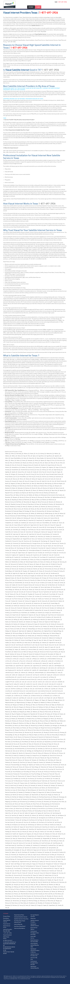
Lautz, (24, 681)
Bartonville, (9, 490)
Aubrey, (34, 479)
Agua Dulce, (42, 456)
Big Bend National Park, (59, 497)
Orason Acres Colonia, (56, 755)
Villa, (40, 882)
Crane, (51, 555)
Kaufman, (13, 654)
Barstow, (46, 488)
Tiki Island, (26, 868)
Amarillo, (37, 465)
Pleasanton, (9, 778)
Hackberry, (49, 617)
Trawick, (59, 870)
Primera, (16, 783)
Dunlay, (61, 571)
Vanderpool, (43, 880)
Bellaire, (37, 495)
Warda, (62, 887)
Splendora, (28, 847)
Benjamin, (16, 497)
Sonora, (15, 843)
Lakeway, (31, 672)
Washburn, (33, 889)
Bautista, (42, 490)
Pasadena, (8, 767)
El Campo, (45, 578)
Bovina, (25, 504)
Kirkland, (16, 656)
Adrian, (20, 456)
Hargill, (47, 621)
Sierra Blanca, (28, 840)
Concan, (8, 552)
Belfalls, (31, 495)
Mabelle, (8, 700)
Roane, (23, 804)
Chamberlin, (33, 536)
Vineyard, (17, 884)
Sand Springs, (32, 824)
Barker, (14, 488)
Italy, (46, 645)
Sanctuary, (23, 824)
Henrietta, (55, 628)
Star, (19, 852)
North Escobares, (53, 746)
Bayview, (25, 492)
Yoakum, (33, 905)
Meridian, (28, 721)
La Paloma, (42, 658)
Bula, (57, 513)
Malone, (50, 702)
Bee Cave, (24, 495)
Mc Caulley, (48, 714)
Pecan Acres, (43, 769)
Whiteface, (46, 898)
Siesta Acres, (37, 840)
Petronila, (53, 771)
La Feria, (55, 656)
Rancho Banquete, (33, 790)
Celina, (38, 534)
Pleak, (39, 776)
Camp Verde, (40, 520)
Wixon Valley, (24, 903)
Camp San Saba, (23, 520)
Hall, (22, 619)
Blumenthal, (27, 502)
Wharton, (32, 898)
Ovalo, (18, 757)
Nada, (31, 734)
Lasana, (39, 679)
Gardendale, (9, 605)
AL (4, 940)
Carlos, (7, 527)
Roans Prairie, (37, 804)
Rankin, (49, 792)
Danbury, (49, 562)
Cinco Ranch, (47, 543)
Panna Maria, (57, 762)
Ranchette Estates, (53, 787)
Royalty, (24, 810)
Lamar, (59, 672)
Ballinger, (16, 485)
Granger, (48, 612)
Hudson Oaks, (9, 640)
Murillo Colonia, (54, 732)
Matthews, (36, 711)
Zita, (7, 907)
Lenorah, (59, 684)
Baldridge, (8, 485)
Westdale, (50, 896)
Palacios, (21, 760)
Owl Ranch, (30, 757)
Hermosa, (62, 628)
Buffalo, (33, 513)
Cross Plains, (35, 557)
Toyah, (30, 870)
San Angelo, (18, 817)
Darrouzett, (14, 564)
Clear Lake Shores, (10, 548)
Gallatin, (61, 601)
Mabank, (60, 698)
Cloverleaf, (41, 548)
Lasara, (45, 679)
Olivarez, (62, 753)
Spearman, (20, 847)
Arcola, (49, 472)
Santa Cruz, (53, 827)
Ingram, (8, 645)
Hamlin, (8, 621)
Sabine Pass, (9, 813)
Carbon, (46, 525)
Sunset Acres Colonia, (30, 857)
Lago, (51, 663)
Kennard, (44, 654)
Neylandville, (49, 741)
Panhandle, (49, 762)
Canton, (38, 522)
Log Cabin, (54, 688)
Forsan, (60, 594)
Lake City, (19, 668)
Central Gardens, (47, 534)
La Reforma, (36, 661)
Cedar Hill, (8, 534)
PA (45, 259)
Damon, (42, 562)
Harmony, (30, 624)
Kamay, (30, 651)
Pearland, (23, 769)
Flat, (7, 594)
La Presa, (15, 661)
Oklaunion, (47, 753)
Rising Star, (55, 801)
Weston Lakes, (16, 898)
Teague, (35, 863)
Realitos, (57, 794)
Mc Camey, (41, 714)
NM (12, 947)
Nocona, (16, 744)
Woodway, (8, 905)
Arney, (33, 474)
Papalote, (32, 764)
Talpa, (58, 859)
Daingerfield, (46, 559)
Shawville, (30, 838)
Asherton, (45, 476)
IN (10, 942)
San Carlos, (59, 817)
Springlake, (17, 850)
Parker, (49, 764)
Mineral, (59, 723)
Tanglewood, (15, 861)
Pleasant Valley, (55, 776)
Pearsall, (30, 769)
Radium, (14, 787)
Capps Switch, (34, 525)
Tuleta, (14, 873)
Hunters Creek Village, (27, 640)
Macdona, (15, 700)
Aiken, (7, 458)
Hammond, (14, 621)
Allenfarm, (18, 462)
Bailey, (19, 483)
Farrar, (15, 592)
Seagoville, (22, 834)
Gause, (7, 608)
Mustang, (63, 732)
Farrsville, (22, 592)
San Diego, (25, 820)
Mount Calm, (55, 730)
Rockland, (15, 806)
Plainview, (8, 776)
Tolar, (12, 870)
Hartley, (53, 624)
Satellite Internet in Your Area (21, 918)
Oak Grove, (56, 748)
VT (10, 952)
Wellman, (61, 891)
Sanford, (16, 827)
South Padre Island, (10, 845)
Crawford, (17, 557)
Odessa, (40, 753)
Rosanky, (35, 808)
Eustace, (8, 585)
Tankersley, (35, 861)
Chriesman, (8, 543)
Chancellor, (41, 536)
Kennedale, (51, 654)
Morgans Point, (9, 730)
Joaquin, (17, 649)
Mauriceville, (49, 711)
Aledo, (24, 460)
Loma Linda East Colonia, (44, 691)
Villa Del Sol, (46, 882)
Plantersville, (22, 776)
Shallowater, (56, 836)
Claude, (33, 545)
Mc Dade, (56, 714)
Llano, (32, 688)
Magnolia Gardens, (10, 702)
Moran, (31, 727)
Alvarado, (8, 465)
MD (6, 943)
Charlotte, (48, 538)
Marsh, (60, 707)
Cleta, (28, 548)
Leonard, (22, 686)
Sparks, (7, 847)
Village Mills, (9, 884)
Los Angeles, (9, 695)
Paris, (44, 764)
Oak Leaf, (16, 751)
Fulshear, (28, 601)
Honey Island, (9, 638)
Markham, (41, 707)
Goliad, (7, 610)
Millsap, (46, 723)
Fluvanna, (38, 594)
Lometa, (8, 693)
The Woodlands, (30, 866)
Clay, (45, 545)
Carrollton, (60, 527)
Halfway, (16, 619)
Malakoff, (43, 702)
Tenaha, (56, 863)
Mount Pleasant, (10, 732)
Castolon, (16, 532)
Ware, (7, 889)
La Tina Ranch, (58, 661)
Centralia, (55, 534)
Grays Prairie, (52, 615)
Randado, (21, 792)
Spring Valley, (9, 850)
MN (11, 943)
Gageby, (34, 601)
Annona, (33, 469)
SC (4, 950)
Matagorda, (22, 711)
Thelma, (38, 866)
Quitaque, (54, 785)
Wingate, (59, 900)
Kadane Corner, (18, 651)
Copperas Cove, (32, 552)
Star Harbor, (25, 852)
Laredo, (62, 674)
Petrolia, (47, 771)
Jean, (58, 647)
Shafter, (49, 836)
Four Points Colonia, (17, 598)
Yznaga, (39, 905)
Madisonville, (30, 700)
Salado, (21, 815)
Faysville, (55, 592)
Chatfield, (8, 541)
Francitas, (34, 598)
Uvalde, (41, 875)
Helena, (40, 628)
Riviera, (17, 804)
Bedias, (18, 495)
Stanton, (8, 852)
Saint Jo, (8, 815)
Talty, (63, 859)
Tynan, (42, 873)
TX (29, 259)
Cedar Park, (32, 534)
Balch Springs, (49, 483)
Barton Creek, (60, 488)
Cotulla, (8, 555)
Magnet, (44, 700)
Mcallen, (8, 716)
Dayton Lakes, (46, 564)
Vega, (56, 880)
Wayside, (31, 891)
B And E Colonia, (61, 481)
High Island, (22, 631)
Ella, (45, 580)
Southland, (36, 845)
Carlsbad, (22, 527)
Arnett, (28, 474)
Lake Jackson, (52, 668)
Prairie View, (9, 783)
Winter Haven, (15, 903)
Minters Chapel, (25, 725)
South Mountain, (57, 843)
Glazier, (38, 608)
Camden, (40, 518)
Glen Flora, (45, 608)
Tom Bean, (18, 870)
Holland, (40, 635)
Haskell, (8, 626)
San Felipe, (40, 820)
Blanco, (39, 499)
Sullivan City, (45, 854)
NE (7, 947)
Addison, (8, 456)
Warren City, (26, 889)
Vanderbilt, (35, 880)
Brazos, (57, 506)
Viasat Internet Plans (19, 915)
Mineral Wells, (9, 725)
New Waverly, (17, 741)
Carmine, (35, 527)
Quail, (7, 785)
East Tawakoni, (19, 575)
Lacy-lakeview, (36, 663)
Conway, (14, 552)
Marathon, (60, 704)
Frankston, (47, 598)
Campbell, (56, 520)
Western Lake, (58, 896)
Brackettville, (60, 504)
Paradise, (38, 764)
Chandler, (49, 536)
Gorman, (46, 610)
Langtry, (49, 674)
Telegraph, (49, 863)
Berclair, (22, 497)
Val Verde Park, (9, 877)
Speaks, (14, 847)
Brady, (19, 506)
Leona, (15, 686)
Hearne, (13, 628)
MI (9, 943)
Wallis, (33, 887)
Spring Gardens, (53, 847)
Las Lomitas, (44, 677)
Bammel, (30, 485)
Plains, (57, 774)
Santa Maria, (15, 829)
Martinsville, (37, 709)
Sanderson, (40, 824)
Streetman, (14, 854)
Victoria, (21, 882)
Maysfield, (33, 714)
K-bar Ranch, (9, 651)
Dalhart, (8, 562)
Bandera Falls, (44, 485)
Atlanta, (28, 479)
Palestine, (28, 760)
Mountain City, (29, 732)
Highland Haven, (38, 631)
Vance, (21, 880)
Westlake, (8, 898)
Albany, (60, 458)
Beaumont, (53, 492)
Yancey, (22, 905)
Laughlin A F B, (9, 681)
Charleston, (41, 538)
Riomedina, (47, 801)
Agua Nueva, (50, 456)
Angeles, (45, 467)
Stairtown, (44, 850)
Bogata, (34, 502)
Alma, (37, 462)
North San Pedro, (32, 748)
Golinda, (14, 610)
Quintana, (47, 785)
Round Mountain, (10, 810)
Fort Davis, (30, 596)
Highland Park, (48, 631)
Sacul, (22, 813)
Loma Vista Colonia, (57, 691)
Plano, (14, 776)
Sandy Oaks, (9, 827)
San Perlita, (58, 822)
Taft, (42, 859)
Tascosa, (54, 861)
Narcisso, (43, 734)
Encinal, (27, 582)
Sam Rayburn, (62, 815)
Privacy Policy (6, 916)
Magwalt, (37, 702)
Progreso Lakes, (24, 783)
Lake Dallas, (35, 668)
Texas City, (16, 866)
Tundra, (30, 873)
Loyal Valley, (22, 698)
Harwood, (60, 624)
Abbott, (7, 453)
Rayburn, (28, 794)
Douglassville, (34, 571)
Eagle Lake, (23, 573)
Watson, (16, 891)
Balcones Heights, (59, 483)
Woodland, (48, 903)
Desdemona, (22, 568)
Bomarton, (52, 502)
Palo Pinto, (23, 762)
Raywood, (44, 794)
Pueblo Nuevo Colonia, (36, 783)
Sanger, (22, 827)
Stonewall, (55, 852)
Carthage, (24, 529)
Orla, (14, 757)
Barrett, (34, 488)
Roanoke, (29, 804)
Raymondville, (36, 794)
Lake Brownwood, (10, 668)
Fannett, (37, 589)
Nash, (49, 734)
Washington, (41, 889)
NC (4, 947)
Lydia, (55, 698)
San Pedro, (50, 822)
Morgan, (37, 727)
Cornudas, (40, 552)
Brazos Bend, (9, 509)
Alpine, (47, 462)
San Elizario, (33, 820)
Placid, (51, 774)
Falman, (31, 589)
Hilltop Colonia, (37, 633)
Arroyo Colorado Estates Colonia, (54, 474)
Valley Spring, (40, 877)
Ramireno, (37, 787)
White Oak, (38, 898)
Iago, (36, 640)
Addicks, (57, 453)
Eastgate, (33, 575)
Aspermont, (59, 476)
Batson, (35, 490)
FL (35, 259)
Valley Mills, (31, 877)
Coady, (48, 548)
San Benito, (51, 817)
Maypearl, (26, 714)
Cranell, (56, 555)
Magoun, (30, 702)
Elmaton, (50, 580)
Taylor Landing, (26, 863)
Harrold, (43, 624)
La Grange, (61, 656)
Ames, (59, 465)
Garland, (23, 605)
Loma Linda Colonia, (31, 691)
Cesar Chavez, (9, 536)
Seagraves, (29, 834)
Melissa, (53, 718)
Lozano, (29, 698)
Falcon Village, (9, 589)
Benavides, (8, 497)
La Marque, (35, 658)
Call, (14, 518)
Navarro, (21, 737)
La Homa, (15, 658)
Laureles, (18, 681)
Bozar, (38, 504)
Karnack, (43, 651)
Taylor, (7, 863)
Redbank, (22, 797)
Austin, (52, 479)
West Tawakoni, (28, 896)
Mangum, (16, 704)
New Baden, (9, 739)
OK (7, 948)
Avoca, (38, 481)
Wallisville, (40, 887)
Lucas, (35, 698)
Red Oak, (15, 797)
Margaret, (22, 707)
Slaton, (61, 840)
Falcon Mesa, (57, 587)
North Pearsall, (9, 748)
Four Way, (27, 598)
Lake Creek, (26, 668)
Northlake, (41, 748)
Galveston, (8, 603)
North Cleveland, (42, 746)
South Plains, (21, 845)
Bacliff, (7, 483)
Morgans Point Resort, (21, 730)
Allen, (12, 462)
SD (5, 950)
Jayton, (52, 647)
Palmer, (58, 760)
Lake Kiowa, (60, 668)
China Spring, (36, 541)
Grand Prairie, (16, 612)
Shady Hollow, (32, 836)
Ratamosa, (8, 794)
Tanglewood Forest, (25, 861)
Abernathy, (19, 453)
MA (4, 943)
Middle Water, (55, 721)
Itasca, (51, 645)
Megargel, (46, 718)
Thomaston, (45, 866)
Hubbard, (52, 638)
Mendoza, (15, 721)
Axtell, (44, 481)
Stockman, (40, 852)
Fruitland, (14, 601)
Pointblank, (16, 778)
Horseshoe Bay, (18, 638)
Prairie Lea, (61, 781)
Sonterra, (22, 843)
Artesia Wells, (23, 476)
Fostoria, (8, 598)
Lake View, (19, 670)
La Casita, (41, 656)
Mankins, (22, 704)
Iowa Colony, (19, 645)
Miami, (47, 721)
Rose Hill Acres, (43, 808)
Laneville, (42, 674)
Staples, (14, 852)
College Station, (23, 550)
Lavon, (29, 681)
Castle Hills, (9, 532)
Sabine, (57, 810)
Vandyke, (50, 880)
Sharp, (15, 838)
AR (5, 940)
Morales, (25, 727)
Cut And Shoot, (25, 559)
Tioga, (62, 868)
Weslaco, (17, 893)
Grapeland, (24, 615)
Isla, (42, 645)
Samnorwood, (9, 817)
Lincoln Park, (42, 686)
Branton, (37, 506)
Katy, (63, 651)
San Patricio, (43, 822)
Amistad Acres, (16, 467)
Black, (21, 499)
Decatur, (15, 566)
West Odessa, (59, 893)
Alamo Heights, (41, 458)
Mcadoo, (62, 714)
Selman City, (61, 834)
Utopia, (35, 875)
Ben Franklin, (60, 495)
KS (12, 942)
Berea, (28, 497)
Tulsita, (24, 873)
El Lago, (62, 578)
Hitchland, (8, 635)
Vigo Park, (34, 882)
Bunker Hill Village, (23, 515)
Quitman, (61, 785)
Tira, (7, 870)
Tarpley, (42, 861)
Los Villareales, (47, 695)
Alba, (55, 458)
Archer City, (42, 472)
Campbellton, (9, 522)
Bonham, (59, 502)
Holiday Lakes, (32, 635)
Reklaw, (55, 797)
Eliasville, (33, 580)
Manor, (35, 704)
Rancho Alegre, (22, 790)
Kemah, (31, 654)
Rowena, (18, 810)
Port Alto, (24, 778)
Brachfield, (45, 504)
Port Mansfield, (18, 781)
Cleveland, (34, 548)
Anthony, (45, 469)
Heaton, (24, 628)
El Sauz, (14, 580)
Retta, (13, 799)
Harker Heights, (54, 621)
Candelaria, (24, 522)
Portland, (26, 781)
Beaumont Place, (10, 495)
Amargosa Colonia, (28, 465)
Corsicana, (62, 552)
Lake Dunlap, (43, 668)
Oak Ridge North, (39, 751)
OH (5, 948)
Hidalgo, (8, 631)
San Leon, (27, 822)
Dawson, (32, 564)
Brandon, (31, 506)
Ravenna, (22, 794)
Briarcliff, (45, 509)
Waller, (27, 887)
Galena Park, (54, 601)
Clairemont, (55, 543)
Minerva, (17, 725)
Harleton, (16, 624)
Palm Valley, (51, 760)
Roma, (47, 806)
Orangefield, (45, 755)
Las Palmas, (52, 677)
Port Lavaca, (9, 781)
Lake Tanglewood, (10, 670)
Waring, (13, 889)
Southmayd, (44, 845)
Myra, (17, 734)
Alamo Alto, (32, 458)
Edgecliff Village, (60, 575)
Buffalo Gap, (40, 513)
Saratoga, (8, 831)
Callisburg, (26, 518)
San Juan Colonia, (10, 822)
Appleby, (8, 472)
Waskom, (49, 889)
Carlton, (29, 527)
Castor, (22, 532)
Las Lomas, (35, 677)
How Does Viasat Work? (19, 926)
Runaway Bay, (39, 810)
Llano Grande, (39, 688)
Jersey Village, (9, 649)
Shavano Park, (22, 838)
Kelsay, (25, 654)
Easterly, (27, 575)
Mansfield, (41, 704)
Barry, (40, 488)
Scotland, (58, 831)
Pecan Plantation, (18, 771)
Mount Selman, (19, 732)
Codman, (8, 550)
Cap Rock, (26, 525)
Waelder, (52, 884)
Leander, (22, 684)
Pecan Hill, (8, 771)
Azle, (49, 481)
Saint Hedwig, (57, 813)
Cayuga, (50, 532)
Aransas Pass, (22, 472)
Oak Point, (23, 751)
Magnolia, (51, 700)
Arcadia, (35, 472)
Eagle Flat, (16, 573)
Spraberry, (35, 847)
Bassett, (16, 490)
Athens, (22, 479)
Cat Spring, (37, 532)
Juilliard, (61, 649)
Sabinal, (51, 810)
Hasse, (19, 626)
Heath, (18, 628)
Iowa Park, (27, 645)
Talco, (53, 859)
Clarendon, (8, 545)
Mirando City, (35, 725)
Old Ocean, (55, 753)
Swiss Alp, (36, 859)
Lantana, (56, 674)
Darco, (7, 564)
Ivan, (56, 645)
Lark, (24, 677)
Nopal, (50, 744)
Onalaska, (22, 755)
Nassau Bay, (55, 734)
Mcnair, (58, 716)
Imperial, (58, 640)
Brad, (7, 506)
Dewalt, (29, 568)
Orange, (29, 755)
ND (5, 947)
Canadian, (17, 522)
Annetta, (8, 469)
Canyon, (61, 522)
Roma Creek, (54, 806)
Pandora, (42, 762)
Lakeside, (60, 670)
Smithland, (8, 843)
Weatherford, (39, 891)
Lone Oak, (14, 693)
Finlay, (60, 592)
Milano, (34, 723)
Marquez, (54, 707)
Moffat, (41, 725)
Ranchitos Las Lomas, (11, 790)
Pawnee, (51, 767)
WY (6, 953)
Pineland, (16, 774)
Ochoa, (34, 753)
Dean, (59, 564)
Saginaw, (40, 813)
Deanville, (8, 566)
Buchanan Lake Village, (53, 511)
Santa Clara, (45, 827)
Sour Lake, (28, 843)
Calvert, (33, 518)
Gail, (39, 601)
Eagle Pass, (31, 573)
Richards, (26, 799)
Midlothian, (8, 723)
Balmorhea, (23, 485)
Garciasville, (29, 603)
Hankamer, (29, 621)
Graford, (53, 610)
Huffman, (17, 640)
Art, (17, 476)
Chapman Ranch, (17, 538)
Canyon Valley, (18, 525)
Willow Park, (51, 900)
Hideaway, (15, 631)
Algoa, (49, 460)
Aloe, (42, 462)
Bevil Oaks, (48, 497)
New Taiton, (9, 741)
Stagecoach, (37, 850)
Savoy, (37, 831)
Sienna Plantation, (18, 840)
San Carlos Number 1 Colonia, (13, 820)
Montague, (55, 725)
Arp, (43, 474)
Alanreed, (49, 458)
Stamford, (52, 850)
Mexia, (42, 721)
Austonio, (8, 481)
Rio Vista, (40, 801)
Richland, (40, 799)
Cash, (38, 529)
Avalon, (21, 481)
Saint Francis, (48, 813)
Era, (37, 582)
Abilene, (26, 453)
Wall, (23, 887)
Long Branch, (29, 693)
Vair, (56, 875)
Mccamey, (15, 716)
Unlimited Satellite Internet (20, 916)
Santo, (50, 829)
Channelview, (56, 536)
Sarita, (14, 831)
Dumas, (41, 571)
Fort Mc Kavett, (55, 596)
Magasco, (38, 700)
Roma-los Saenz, (10, 808)
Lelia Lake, (52, 684)
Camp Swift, (31, 520)
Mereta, (21, 721)
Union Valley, (9, 875)
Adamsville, (50, 453)
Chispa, (52, 541)
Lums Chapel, (48, 698)
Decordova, (22, 566)
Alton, (62, 462)
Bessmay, (41, 497)
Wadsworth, (44, 884)
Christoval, (16, 543)
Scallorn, (43, 831)
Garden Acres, (38, 603)
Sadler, (27, 813)
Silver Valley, (55, 840)
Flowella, (24, 594)
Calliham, (20, 518)
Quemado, (33, 785)
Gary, (54, 605)
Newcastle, (40, 741)
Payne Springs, (59, 767)
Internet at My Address (19, 928)
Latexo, (58, 679)
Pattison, (28, 767)
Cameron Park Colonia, (11, 520)
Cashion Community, (46, 529)
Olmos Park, (9, 755)
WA (40, 259)
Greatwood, (60, 615)
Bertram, (34, 497)
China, (20, 541)
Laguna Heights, (10, 665)
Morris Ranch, (37, 730)
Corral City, (48, 552)
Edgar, (51, 575)
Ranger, (35, 792)
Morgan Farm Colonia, (47, 727)
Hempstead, (47, 628)
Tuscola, (36, 873)
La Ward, (29, 663)
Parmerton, (56, 764)
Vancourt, (28, 880)
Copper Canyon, (22, 552)
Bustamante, (40, 515)
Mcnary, (8, 718)
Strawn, (7, 854)
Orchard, (8, 757)
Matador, (16, 711)
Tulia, (19, 873)
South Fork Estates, (46, 843)
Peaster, (36, 769)
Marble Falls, (9, 707)
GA (38, 259)
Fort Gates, (38, 596)
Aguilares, (58, 456)
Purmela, (53, 783)
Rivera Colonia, (9, 804)
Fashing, (35, 592)
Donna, (56, 568)
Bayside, (62, 490)
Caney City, (32, 522)
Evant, (20, 585)
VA (33, 259)
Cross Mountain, (25, 557)
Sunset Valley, (51, 857)
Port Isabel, (56, 778)
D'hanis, (39, 559)
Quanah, (21, 785)
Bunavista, (13, 515)
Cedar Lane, (24, 534)
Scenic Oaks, (50, 831)
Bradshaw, (13, 506)
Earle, (38, 573)
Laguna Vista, (37, 665)
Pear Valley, (15, 769)
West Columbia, (39, 893)
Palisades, (35, 760)
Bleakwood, (52, 499)
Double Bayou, (9, 571)
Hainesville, (57, 617)
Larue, (29, 677)
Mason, (58, 709)
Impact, (51, 640)
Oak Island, (8, 751)
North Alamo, (33, 746)
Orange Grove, (36, 755)
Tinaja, (56, 868)
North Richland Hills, (21, 748)
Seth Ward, (15, 836)
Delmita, (8, 568)
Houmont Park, (28, 638)
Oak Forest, (48, 748)
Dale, (59, 559)
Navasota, (27, 737)
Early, (43, 573)
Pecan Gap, (51, 769)
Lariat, (19, 677)
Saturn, (31, 831)
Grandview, (40, 612)
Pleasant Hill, (47, 776)
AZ (43, 259)
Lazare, (54, 681)
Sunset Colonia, (41, 857)
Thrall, (59, 866)
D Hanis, (32, 559)
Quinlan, (40, 785)
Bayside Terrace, (10, 492)
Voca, (27, 884)
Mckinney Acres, (44, 716)
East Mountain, (9, 575)
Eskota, (56, 582)
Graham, (59, 610)
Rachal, (7, 787)
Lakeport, (53, 670)
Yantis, (27, 905)
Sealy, (36, 834)
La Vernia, (8, 663)
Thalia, (22, 866)
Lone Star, (21, 693)
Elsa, (62, 580)
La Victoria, (15, 663)
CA (31, 259)
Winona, (8, 903)
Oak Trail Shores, (49, 751)
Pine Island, (9, 774)
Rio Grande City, (24, 801)
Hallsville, (43, 619)
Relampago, (62, 797)
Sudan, (29, 854)
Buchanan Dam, (41, 511)
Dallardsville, (15, 562)
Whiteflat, (53, 898)
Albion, (13, 460)
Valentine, (18, 877)
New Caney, (26, 739)
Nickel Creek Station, (59, 741)
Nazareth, (41, 737)
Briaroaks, (52, 509)
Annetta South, (25, 469)
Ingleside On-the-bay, (55, 642)
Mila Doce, (22, 723)
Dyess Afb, (8, 573)
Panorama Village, (16, 764)
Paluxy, (29, 762)
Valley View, (48, 877)
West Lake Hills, (49, 893)
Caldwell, (8, 518)
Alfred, (37, 460)
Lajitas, (50, 665)
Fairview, (21, 587)
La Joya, (21, 658)
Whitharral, (8, 900)
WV (4, 953)
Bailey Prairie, (27, 483)
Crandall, (45, 555)
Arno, (39, 474)
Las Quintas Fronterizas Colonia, (27, 679)
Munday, (46, 732)
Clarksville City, (25, 545)
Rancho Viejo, (52, 790)
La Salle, (50, 661)
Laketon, (17, 672)
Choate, (58, 541)
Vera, (61, 880)
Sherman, (62, 838)
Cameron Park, (54, 518)
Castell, (61, 529)
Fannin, (43, 589)
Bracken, (52, 504)
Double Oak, (18, 571)
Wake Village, (9, 887)
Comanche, (60, 550)
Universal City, (18, 875)
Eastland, (40, 575)
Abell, (13, 453)
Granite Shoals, (56, 612)
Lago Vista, (57, 663)
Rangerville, (42, 792)
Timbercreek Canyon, (36, 868)
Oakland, (15, 753)
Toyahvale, (37, 870)
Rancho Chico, (43, 790)
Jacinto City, (9, 647)
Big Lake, (8, 499)
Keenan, (19, 654)
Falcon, (27, 587)
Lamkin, (14, 674)
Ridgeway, (8, 801)
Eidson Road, (26, 578)
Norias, (56, 744)
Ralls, (31, 787)
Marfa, (16, 707)
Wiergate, (25, 900)
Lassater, (52, 679)
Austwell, (15, 481)
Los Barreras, (18, 695)
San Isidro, (48, 820)
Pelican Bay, (27, 771)
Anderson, (31, 467)
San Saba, (8, 824)
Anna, (63, 467)
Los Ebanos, (26, 695)
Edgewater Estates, (10, 578)
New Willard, (26, 741)
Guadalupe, (26, 617)
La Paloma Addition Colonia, (54, 658)
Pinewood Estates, (25, 774)
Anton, (51, 469)
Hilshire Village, (56, 633)
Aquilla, (14, 472)
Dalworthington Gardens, (33, 562)
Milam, (28, 723)
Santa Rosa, (32, 829)
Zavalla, (60, 905)
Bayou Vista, (55, 490)
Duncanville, (49, 571)
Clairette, (62, 543)
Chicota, (15, 541)
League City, (9, 684)
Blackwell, (27, 499)
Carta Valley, (16, 529)
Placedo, (46, 774)
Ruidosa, (31, 810)
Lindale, (49, 686)
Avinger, (33, 481)
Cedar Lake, (16, 534)
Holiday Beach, (22, 635)
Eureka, (62, 582)
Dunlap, (56, 571)
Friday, (61, 598)
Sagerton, (33, 813)
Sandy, (58, 824)
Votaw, (32, 884)
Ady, (25, 456)
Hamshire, (22, 621)
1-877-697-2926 (62, 2)
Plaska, (29, 776)
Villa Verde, (62, 882)
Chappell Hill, (27, 538)
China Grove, (27, 541)
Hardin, (41, 621)
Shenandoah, (38, 838)
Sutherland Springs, (10, 859)
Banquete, (58, 485)
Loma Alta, (8, 691)
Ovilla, (24, 757)
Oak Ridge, (30, 751)
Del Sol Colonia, (48, 566)
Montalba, (63, 725)
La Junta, (28, 658)
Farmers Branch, (51, 589)
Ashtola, (52, 476)
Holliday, (46, 635)
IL (36, 259)
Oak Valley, (58, 751)
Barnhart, (28, 488)
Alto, (57, 462)
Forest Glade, (53, 594)
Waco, (38, 884)
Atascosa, (16, 479)
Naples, (37, 734)
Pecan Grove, (60, 769)
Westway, (25, 898)
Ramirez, (44, 787)
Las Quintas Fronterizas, (12, 679)
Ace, (38, 453)
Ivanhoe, (62, 645)
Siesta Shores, (46, 840)
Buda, (16, 513)
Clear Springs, (21, 548)
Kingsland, (8, 656)
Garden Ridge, (55, 603)
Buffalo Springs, (49, 513)
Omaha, (16, 755)
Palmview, (16, 762)
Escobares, (43, 582)
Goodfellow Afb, (29, 610)
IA (6, 942)
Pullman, (46, 783)
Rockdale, (8, 806)
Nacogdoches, (24, 734)
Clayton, (50, 545)
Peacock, (8, 769)
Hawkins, (46, 626)
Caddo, (52, 515)
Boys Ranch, (32, 504)
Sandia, (46, 824)
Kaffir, (25, 651)
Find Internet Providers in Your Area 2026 (35, 933)
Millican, (40, 723)
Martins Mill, (28, 709)
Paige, (49, 757)
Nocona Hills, (24, 744)
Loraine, (37, 693)
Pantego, (25, 764)
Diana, (42, 568)
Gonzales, (20, 610)
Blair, (34, 499)
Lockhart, (47, 688)
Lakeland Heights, (44, 670)
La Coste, (48, 656)
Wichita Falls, (17, 900)
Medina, (40, 718)
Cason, (55, 529)
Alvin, (14, 465)
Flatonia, (12, 594)
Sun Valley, (52, 854)
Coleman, (15, 550)
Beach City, (32, 492)
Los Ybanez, (56, 695)
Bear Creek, (39, 492)
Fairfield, (8, 587)
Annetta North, (16, 469)
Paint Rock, (55, 757)
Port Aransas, (32, 778)
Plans (38, 7)
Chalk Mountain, (24, 536)
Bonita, (7, 504)
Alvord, (19, 465)
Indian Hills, (20, 642)
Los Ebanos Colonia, (36, 695)
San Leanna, (19, 822)
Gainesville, (45, 601)
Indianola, (45, 642)
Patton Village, (36, 767)
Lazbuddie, (60, 681)
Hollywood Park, (54, 635)
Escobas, (50, 582)
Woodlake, (41, 903)
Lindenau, (56, 686)
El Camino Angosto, (35, 578)
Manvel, (48, 704)
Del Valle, (57, 566)
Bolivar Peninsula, (43, 502)
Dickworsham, (49, 568)
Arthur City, (31, 476)
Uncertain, (62, 873)
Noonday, (45, 744)
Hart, (48, 624)
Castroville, (29, 532)
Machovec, (22, 700)
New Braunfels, (17, 739)
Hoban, (14, 635)
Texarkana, (8, 866)
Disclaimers (6, 918)
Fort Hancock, (46, 596)
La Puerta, (28, 661)
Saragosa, (57, 829)
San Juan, (55, 820)
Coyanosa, (29, 555)
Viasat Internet (6, 923)
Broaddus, (59, 509)
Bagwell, (14, 483)
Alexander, (31, 460)
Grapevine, (31, 615)
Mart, (14, 709)
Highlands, (8, 633)
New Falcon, (61, 739)
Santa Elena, (61, 827)
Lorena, (43, 693)
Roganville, (29, 806)
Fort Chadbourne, (10, 596)
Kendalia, (37, 654)
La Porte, (8, 661)
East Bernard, (55, 573)
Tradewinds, (45, 870)
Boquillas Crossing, (16, 504)
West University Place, (40, 896)
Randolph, (28, 792)
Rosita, (57, 808)
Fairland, (15, 587)
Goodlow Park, (38, 610)
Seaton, (41, 834)
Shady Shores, (41, 836)
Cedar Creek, (57, 532)
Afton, (30, 456)
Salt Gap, (48, 815)
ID (8, 942)
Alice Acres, (61, 460)
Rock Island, (56, 804)
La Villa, (22, 663)
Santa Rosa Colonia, (42, 829)
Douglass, (26, 571)
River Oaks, (62, 801)
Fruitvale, (21, 601)
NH (9, 947)
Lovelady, (8, 698)
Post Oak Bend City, (35, 781)
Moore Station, (17, 727)
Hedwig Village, (32, 628)
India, (13, 642)
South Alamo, (37, 843)
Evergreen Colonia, (28, 585)
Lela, (46, 684)
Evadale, (14, 585)
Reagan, (50, 794)
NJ (10, 947)
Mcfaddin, (36, 716)
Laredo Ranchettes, (10, 677)
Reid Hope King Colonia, (45, 797)
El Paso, (8, 580)
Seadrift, (15, 834)
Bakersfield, (40, 483)
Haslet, (13, 626)
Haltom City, (51, 619)
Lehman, (40, 684)
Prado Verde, (45, 781)
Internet (31, 7)
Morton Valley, (46, 730)
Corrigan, (55, 552)
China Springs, (45, 541)
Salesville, (28, 815)
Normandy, (8, 746)
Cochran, (61, 548)
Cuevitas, (8, 559)
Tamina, (8, 861)
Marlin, (47, 707)
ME (7, 943)
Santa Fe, (8, 829)
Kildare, (58, 654)
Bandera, (37, 485)
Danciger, (56, 562)
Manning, (29, 704)
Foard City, (45, 594)
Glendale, (52, 608)
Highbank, (30, 631)
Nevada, (56, 737)
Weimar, (54, 891)
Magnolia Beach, (59, 700)
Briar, (39, 509)
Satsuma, (25, 831)
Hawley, (52, 626)
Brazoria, (51, 506)
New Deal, (44, 739)
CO (42, 259)
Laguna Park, (19, 665)
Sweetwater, (29, 859)
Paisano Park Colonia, (11, 760)
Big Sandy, (15, 499)
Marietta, (29, 707)
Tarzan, (48, 861)
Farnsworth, (9, 592)
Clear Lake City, (58, 545)
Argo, (54, 472)
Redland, (28, 797)
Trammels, (52, 870)
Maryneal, (44, 709)
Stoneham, (48, 852)
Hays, (7, 628)
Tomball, (25, 870)
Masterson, (8, 711)
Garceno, (22, 603)
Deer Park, (30, 566)
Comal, (53, 550)
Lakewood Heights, (40, 672)
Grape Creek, (16, 615)
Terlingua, (62, 863)
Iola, (13, 645)
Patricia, (15, 767)
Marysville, (51, 709)
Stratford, (62, 852)
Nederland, (48, 737)
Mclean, (52, 716)
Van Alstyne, (60, 877)
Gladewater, (26, 608)
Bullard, (62, 513)
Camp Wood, (48, 520)
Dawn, (26, 564)
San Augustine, (43, 817)
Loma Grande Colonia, (19, 691)
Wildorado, (43, 900)
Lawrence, (41, 681)
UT (7, 952)
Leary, (34, 684)
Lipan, (7, 688)
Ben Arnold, (52, 495)
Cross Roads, (43, 557)
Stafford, (30, 850)
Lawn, (34, 681)
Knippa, (27, 656)
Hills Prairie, (28, 633)
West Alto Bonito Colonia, (28, 893)
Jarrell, (41, 647)
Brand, (25, 506)
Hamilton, (58, 619)
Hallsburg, (36, 619)
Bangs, (51, 485)
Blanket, (45, 499)
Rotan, (63, 808)
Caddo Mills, (59, 515)
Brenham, (27, 509)
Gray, (38, 615)
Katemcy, (57, 651)
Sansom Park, (30, 827)
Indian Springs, (36, 642)
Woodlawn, (56, 903)
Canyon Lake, (9, 525)
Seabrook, (8, 834)
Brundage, (27, 511)
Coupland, (22, 555)
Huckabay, (58, 638)
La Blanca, (34, 656)
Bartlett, (52, 488)
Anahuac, (24, 467)
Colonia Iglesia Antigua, (35, 550)
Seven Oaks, (23, 836)
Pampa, (35, 762)
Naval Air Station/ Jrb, (11, 737)
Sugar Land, (36, 854)
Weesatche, (47, 891)
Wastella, (56, 889)
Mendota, (8, 721)
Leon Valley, (9, 686)
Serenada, (8, 836)
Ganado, (15, 603)
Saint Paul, (14, 815)
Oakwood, (28, 753)
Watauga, (63, 889)
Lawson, (48, 681)
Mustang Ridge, (9, 734)
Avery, (27, 481)
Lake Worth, (27, 670)
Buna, (7, 515)
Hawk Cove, (38, 626)
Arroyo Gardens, (10, 476)
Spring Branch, (43, 847)
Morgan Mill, (57, 727)
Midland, (62, 721)
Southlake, (28, 845)
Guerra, (33, 617)
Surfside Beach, (60, 857)
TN (4, 952)
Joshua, (47, 649)
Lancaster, (28, 674)
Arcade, (29, 472)
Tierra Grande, (18, 868)
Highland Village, (58, 631)
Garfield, (16, 605)
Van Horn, (8, 880)
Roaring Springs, (46, 804)
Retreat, (8, 799)
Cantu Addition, (46, 522)
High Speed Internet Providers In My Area (35, 950)
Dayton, (38, 564)
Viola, (23, 884)
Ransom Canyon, (57, 792)
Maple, (54, 704)
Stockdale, (33, 852)
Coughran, (14, 555)
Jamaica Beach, (33, 647)
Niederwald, (9, 744)
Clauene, (39, 545)
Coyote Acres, (37, 555)
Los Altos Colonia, (51, 693)
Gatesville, (59, 605)
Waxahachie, (24, 891)
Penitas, (34, 771)
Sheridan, (55, 838)
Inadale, (8, 642)
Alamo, (25, 458)
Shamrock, (8, 838)
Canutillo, (55, 522)
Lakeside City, (9, 672)
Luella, (40, 698)
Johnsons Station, (33, 649)
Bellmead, (44, 495)
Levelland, (28, 686)
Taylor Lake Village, (16, 863)
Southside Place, (53, 845)
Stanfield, (59, 850)
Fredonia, (55, 598)
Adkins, (14, 456)
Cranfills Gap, (9, 557)
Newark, (33, 741)
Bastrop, (22, 490)
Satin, (19, 831)
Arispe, (7, 474)
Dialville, (36, 568)
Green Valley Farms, (11, 617)
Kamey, (36, 651)
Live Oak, (26, 688)
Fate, (41, 592)
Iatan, (41, 640)
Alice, (54, 460)
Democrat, (15, 568)
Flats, (18, 594)
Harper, (36, 624)
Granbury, (8, 612)
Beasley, (47, 492)
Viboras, (15, 882)
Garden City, (46, 603)
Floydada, (31, 594)
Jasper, (47, 647)
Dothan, (62, 568)
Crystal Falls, (60, 557)
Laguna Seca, (28, 665)
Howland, (45, 638)
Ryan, (45, 810)
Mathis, (29, 711)
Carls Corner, (15, 527)
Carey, (52, 525)
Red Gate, (8, 797)
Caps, (41, 525)
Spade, (61, 845)
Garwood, (48, 605)
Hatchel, (25, 626)
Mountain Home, (38, 732)
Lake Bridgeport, (59, 665)
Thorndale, (52, 866)
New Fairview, (53, 739)
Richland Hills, (48, 799)
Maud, (42, 711)
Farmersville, (61, 589)
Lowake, (15, 698)
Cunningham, (16, 559)
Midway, (15, 723)
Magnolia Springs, (22, 702)
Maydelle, (19, 714)
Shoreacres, (9, 840)
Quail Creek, (14, 785)
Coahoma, (54, 548)
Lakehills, (35, 670)
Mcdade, (29, 716)
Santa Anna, (37, 827)
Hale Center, (9, 619)
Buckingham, (9, 513)
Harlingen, (23, 624)
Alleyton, (25, 462)
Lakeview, (24, 672)
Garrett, (34, 605)
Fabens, (44, 585)
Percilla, (40, 771)
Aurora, (47, 479)
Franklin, (41, 598)
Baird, (34, 483)
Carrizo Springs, (51, 527)
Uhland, (48, 873)
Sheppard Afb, (47, 838)
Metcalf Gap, (35, 721)
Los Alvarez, (61, 693)
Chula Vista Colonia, (26, 543)
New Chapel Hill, (36, 739)
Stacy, (24, 850)
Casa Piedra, (31, 529)
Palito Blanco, (43, 760)
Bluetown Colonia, (10, 502)
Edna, (19, 578)
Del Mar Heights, (38, 566)
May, (14, 714)
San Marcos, (34, 822)
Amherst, (8, 467)
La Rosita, (44, 661)
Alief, (7, 462)
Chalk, (16, 536)
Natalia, (62, 734)
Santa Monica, (24, 829)
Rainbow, (20, 787)
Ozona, (37, 757)
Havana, (31, 626)
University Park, (27, 875)
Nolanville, (37, 744)
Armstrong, (21, 474)
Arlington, (14, 474)
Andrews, (38, 467)
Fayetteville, (47, 592)
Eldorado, (20, 580)
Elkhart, (40, 580)
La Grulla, (8, 658)
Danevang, (63, 562)
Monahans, (48, 725)
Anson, (38, 469)
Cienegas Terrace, (37, 543)
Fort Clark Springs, (21, 596)
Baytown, (19, 492)
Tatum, (60, 861)
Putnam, (59, 783)
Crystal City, (51, 557)
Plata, (34, 776)
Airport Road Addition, (17, 458)
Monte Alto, (8, 727)
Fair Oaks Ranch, (52, 585)
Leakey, (16, 684)
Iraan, (37, 645)
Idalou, (46, 640)
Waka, (58, 884)
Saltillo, (54, 815)
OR (9, 948)
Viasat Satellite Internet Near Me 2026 (35, 945)
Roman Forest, (20, 808)
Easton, (46, 575)
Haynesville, (59, 626)
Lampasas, (21, 674)
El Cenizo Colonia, (54, 578)
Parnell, (63, 764)
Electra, (27, 580)
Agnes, (35, 456)
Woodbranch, (33, 903)
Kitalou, (21, 656)
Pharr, (59, 771)
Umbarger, (54, 873)
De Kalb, (54, 564)
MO (13, 943)
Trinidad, (8, 873)
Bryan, (34, 511)
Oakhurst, (8, 753)
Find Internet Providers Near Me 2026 (34, 963)
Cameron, (46, 518)
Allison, (31, 462)
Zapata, (45, 905)
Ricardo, (19, 799)
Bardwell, (8, 488)
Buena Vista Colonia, (24, 513)
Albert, (7, 460)
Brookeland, (9, 511)
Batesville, (29, 490)
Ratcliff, (15, 794)
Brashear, (44, 506)
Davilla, (21, 564)
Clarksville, (16, 545)
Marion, (35, 707)
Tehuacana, (41, 863)
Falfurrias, (18, 589)
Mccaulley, (22, 716)
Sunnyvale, (60, 854)
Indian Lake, (28, 642)
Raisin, (26, 787)
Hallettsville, (28, 619)
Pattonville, (44, 767)
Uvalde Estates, (49, 875)
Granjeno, (8, 615)
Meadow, (14, 718)
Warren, (19, 889)
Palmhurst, (8, 762)
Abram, (32, 453)
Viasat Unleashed (7, 935)
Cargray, (58, 525)
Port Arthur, (40, 778)
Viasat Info (33, 918)
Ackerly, (43, 453)
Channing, (8, 538)
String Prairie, (23, 854)
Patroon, (21, 767)
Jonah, (41, 649)
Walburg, (17, 887)
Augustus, (41, 479)
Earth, (48, 573)
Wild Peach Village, (33, 900)
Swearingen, (21, 859)
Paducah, (43, 757)
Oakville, (22, 753)
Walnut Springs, (48, 887)
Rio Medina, (33, 801)
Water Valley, (9, 891)
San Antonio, (26, 817)
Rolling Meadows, (39, 806)
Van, (54, 877)
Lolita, (60, 688)
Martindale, (20, 709)
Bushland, (32, 515)
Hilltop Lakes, (47, 633)
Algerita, (43, 460)
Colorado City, (46, 550)
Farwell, (29, 592)
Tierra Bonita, (9, 868)
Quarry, (27, 785)
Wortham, (15, 905)
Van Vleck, (15, 880)
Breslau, (33, 509)
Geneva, (13, 608)
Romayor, (28, 808)
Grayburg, (44, 615)
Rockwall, (22, 806)
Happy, (35, 621)
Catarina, (44, 532)
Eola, (33, 582)
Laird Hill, (44, 665)
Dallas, (22, 562)
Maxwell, (8, 714)
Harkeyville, (9, 624)
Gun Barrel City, (40, 617)
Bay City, (48, 490)
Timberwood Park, (48, 868)
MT (4, 945)
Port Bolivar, (48, 778)
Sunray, (7, 857)
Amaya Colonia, (51, 465)
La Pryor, (22, 661)
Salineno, (35, 815)
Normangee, (16, 746)
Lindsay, (63, 686)
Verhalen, (8, 882)
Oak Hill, (63, 748)
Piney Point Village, (36, 774)
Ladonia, (45, 663)
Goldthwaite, (60, 608)
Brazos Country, (18, 509)
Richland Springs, (58, 799)
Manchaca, (8, 704)
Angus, (58, 467)
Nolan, (31, 744)
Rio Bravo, (15, 801)
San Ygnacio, (16, 824)
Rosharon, (51, 808)
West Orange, (9, 896)
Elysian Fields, (9, 582)
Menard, (59, 718)
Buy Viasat (43, 31)
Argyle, (59, 472)
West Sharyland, (18, 896)
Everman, (38, 585)
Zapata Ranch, (53, 905)
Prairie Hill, (53, 781)
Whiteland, (60, 898)
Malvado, (56, 702)
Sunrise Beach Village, (17, 857)
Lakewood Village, (51, 672)
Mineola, (53, 723)
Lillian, (35, 686)
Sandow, (53, 824)
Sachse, (16, 813)
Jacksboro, (16, 647)
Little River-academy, (16, 688)
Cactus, (46, 515)
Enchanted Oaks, (19, 582)
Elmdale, (57, 580)
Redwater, (35, 797)
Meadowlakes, (22, 718)
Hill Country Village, (18, 633)
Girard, (19, 608)
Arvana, (38, 476)
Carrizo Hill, (42, 527)
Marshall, (8, 709)
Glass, (33, 608)
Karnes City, (50, 651)
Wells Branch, (9, 893)
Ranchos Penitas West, (11, 792)
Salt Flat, (41, 815)
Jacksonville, (25, 647)
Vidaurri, (27, 882)
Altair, (53, 462)
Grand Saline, (25, 612)
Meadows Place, (32, 718)
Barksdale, (21, 488)
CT (11, 940)
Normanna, (24, 746)
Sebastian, (48, 834)
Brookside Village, (18, 511)
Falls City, (25, 589)
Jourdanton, (54, 649)
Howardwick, (37, 638)
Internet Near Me (18, 924)
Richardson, (33, 799)
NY (4, 948)
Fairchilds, (61, 585)
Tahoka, (47, 859)
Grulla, (19, 617)
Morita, (30, 730)
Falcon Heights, (35, 587)
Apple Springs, (58, 469)
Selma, (54, 834)
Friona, (7, 601)
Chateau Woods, (57, 538)
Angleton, (52, 467)
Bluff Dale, (19, 502)
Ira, (32, 645)
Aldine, (19, 460)
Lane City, (35, 674)
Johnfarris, (24, 649)
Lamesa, (8, 674)
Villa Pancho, (55, 882)
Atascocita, (8, 479)
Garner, (28, 605)
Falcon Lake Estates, (46, 587)
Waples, (57, 887)
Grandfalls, (33, 612)
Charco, (34, 538)
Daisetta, (54, 559)
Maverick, (57, 711)
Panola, (7, 764)
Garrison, (41, 605)
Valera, (24, 877)
